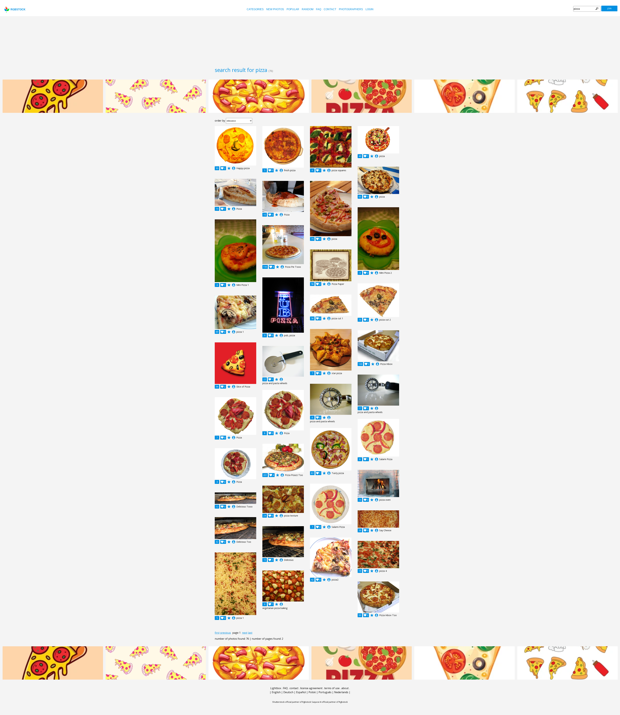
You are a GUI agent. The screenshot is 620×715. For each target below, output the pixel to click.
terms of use (332, 688)
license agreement (311, 688)
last (250, 632)
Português (325, 692)
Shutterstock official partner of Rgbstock (291, 701)
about (345, 688)
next (244, 632)
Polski (312, 692)
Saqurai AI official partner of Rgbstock (330, 701)
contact (330, 9)
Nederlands (341, 692)
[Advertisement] (310, 40)
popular (293, 9)
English (276, 692)
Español (301, 692)
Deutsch (288, 692)
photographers (351, 9)
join (609, 8)
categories (255, 9)
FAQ (318, 9)
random (307, 9)
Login (369, 9)
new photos (275, 9)
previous (225, 632)
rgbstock (18, 9)
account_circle (234, 168)
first (217, 632)
